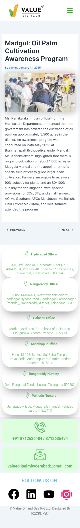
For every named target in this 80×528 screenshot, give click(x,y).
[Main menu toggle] (70, 10)
